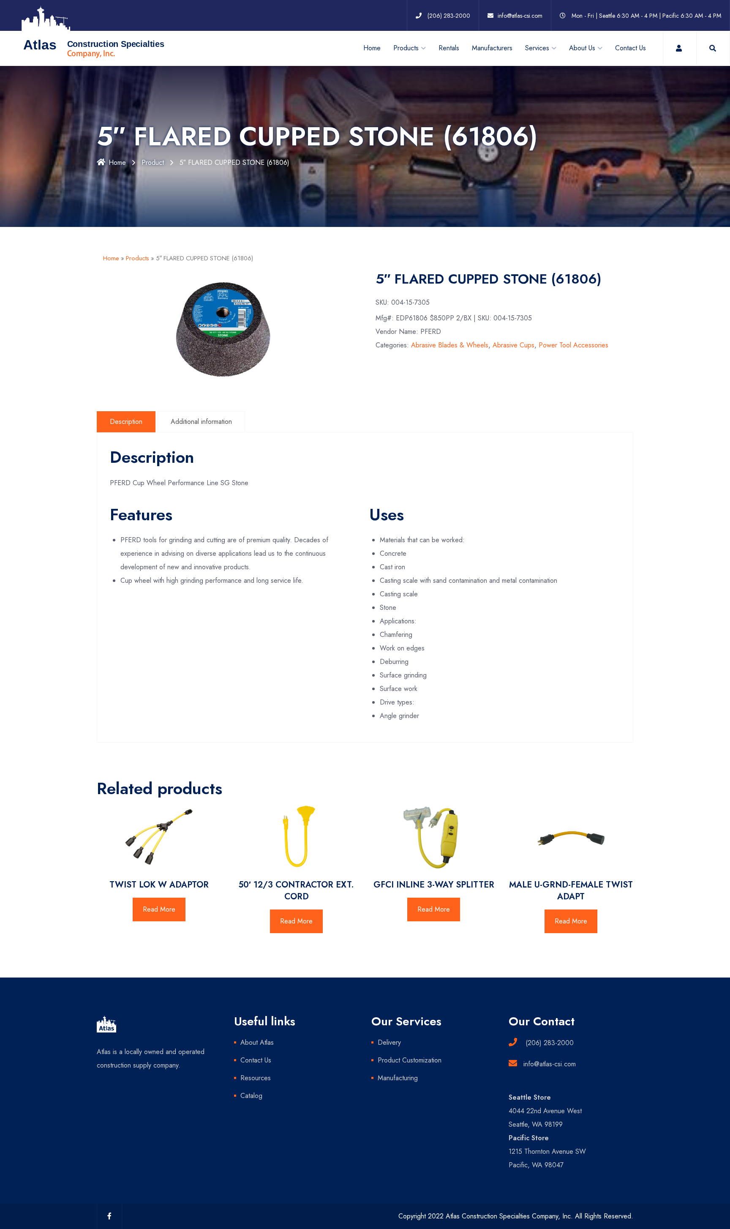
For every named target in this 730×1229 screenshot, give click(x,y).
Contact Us (630, 48)
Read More (159, 909)
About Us (582, 48)
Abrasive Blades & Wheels (449, 345)
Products (137, 258)
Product (153, 162)
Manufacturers (492, 48)
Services (537, 48)
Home (372, 48)
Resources (255, 1078)
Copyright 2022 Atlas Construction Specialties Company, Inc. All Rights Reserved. (515, 1216)
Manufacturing (398, 1078)
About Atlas (257, 1042)
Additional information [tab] (201, 421)
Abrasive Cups (513, 345)
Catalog (251, 1096)
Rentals (449, 48)
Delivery (389, 1042)
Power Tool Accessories (573, 345)
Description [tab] (126, 421)
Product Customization (409, 1060)
